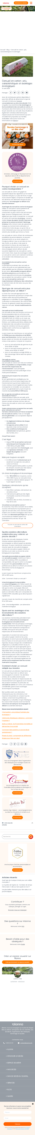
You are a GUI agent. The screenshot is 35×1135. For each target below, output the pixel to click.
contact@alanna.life (26, 1043)
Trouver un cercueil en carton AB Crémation (17, 525)
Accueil (2, 50)
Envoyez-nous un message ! (17, 910)
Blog (8, 50)
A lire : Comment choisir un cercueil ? (14, 578)
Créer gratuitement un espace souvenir (17, 962)
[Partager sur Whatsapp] (18, 93)
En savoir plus (17, 181)
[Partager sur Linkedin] (22, 93)
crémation (5, 259)
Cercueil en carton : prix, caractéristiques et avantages (13, 51)
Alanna (15, 121)
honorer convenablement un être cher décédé (14, 102)
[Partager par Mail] (26, 93)
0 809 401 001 (9, 1043)
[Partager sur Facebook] (10, 93)
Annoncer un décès (21, 3)
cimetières (27, 275)
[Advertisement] (17, 29)
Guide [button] (23, 944)
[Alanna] (6, 3)
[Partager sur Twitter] (14, 93)
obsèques (28, 299)
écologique (21, 218)
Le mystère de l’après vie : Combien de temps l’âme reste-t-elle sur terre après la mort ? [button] (17, 886)
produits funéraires (8, 316)
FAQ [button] (23, 926)
